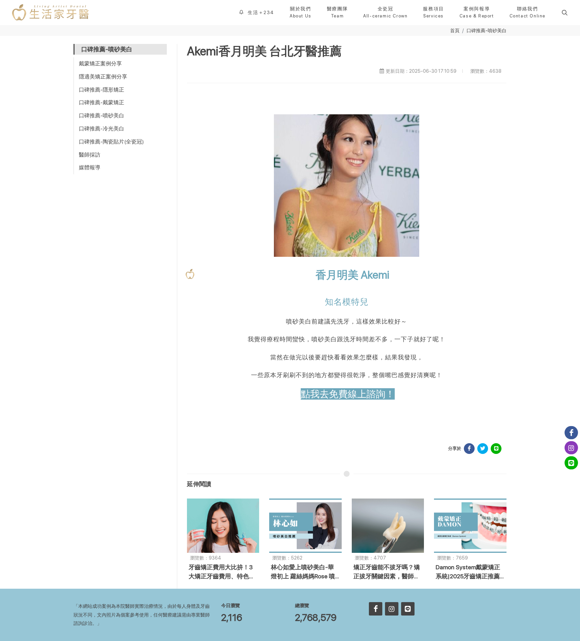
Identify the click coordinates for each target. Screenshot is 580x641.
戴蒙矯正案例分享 (100, 63)
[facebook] (375, 609)
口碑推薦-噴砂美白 (486, 30)
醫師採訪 (89, 155)
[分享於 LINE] (496, 448)
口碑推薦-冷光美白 (101, 128)
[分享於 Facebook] (469, 448)
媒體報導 (89, 167)
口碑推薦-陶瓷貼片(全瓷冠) (111, 141)
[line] (408, 609)
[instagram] (391, 609)
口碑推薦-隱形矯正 (101, 89)
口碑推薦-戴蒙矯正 (101, 102)
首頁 (455, 30)
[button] (564, 12)
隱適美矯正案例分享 (103, 76)
